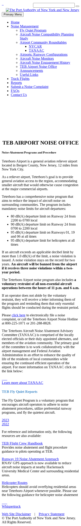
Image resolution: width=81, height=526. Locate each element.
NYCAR (35, 46)
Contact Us (19, 95)
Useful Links (29, 75)
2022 (5, 424)
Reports (16, 83)
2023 (5, 420)
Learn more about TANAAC (22, 383)
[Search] (77, 6)
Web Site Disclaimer (16, 514)
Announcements (31, 70)
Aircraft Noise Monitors (37, 58)
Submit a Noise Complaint (29, 87)
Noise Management (24, 26)
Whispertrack (11, 506)
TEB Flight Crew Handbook (22, 443)
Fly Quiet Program (33, 30)
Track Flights (20, 79)
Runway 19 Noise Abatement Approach (30, 459)
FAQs (15, 91)
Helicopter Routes (14, 483)
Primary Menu (13, 14)
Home (15, 22)
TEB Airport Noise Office (38, 66)
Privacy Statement (51, 514)
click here (18, 315)
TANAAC (36, 50)
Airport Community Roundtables (43, 42)
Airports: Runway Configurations (44, 54)
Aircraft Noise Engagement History (45, 62)
